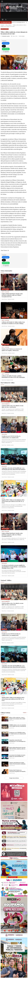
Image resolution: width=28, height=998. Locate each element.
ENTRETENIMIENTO (6, 403)
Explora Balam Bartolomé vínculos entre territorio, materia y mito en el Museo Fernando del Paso (12, 295)
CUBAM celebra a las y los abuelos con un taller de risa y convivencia (12, 406)
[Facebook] (2, 1)
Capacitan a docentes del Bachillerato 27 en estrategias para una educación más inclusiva (13, 468)
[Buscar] (5, 19)
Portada (2, 24)
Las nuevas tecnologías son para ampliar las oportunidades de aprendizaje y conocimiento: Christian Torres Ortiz (14, 567)
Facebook (6, 43)
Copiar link (6, 51)
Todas (24, 712)
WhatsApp (6, 48)
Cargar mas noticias (14, 778)
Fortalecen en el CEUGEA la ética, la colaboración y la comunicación (11, 436)
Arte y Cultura (8, 24)
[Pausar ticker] (26, 22)
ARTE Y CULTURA (5, 291)
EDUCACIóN (4, 434)
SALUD (3, 498)
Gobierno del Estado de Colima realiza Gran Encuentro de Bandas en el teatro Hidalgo (13, 322)
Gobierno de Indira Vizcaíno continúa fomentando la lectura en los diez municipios (13, 376)
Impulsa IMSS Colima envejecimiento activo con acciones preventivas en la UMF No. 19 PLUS (13, 501)
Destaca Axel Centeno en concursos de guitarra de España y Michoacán (12, 349)
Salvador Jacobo (6, 36)
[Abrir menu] (2, 19)
